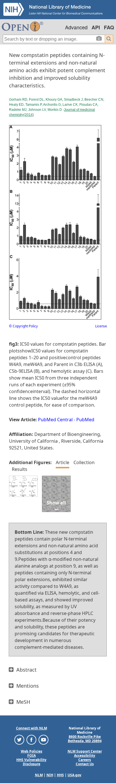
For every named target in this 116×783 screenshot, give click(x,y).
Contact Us (85, 764)
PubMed (85, 419)
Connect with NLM (31, 728)
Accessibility (84, 755)
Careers (84, 759)
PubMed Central (55, 419)
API (96, 27)
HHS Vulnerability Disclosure (31, 761)
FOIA (31, 755)
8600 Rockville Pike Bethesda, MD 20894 (85, 738)
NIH (49, 775)
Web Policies (31, 751)
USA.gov (74, 775)
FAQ (109, 27)
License (101, 326)
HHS (60, 775)
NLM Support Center (85, 751)
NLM (39, 775)
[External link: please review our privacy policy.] (19, 739)
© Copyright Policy (23, 326)
